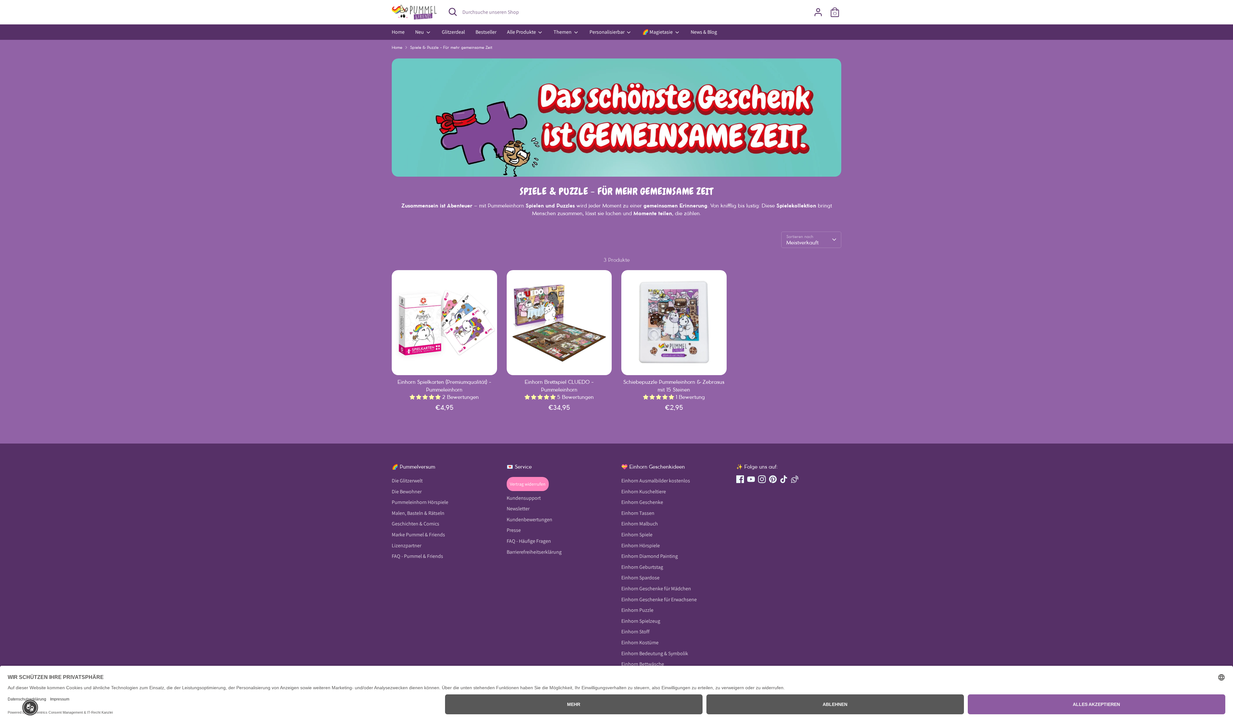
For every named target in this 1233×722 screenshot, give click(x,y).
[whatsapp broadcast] (795, 479)
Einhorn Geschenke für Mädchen (656, 588)
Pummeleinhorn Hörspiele (420, 502)
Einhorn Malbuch (639, 523)
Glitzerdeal (453, 32)
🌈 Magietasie (658, 32)
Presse (514, 530)
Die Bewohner (407, 491)
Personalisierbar (607, 32)
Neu (420, 32)
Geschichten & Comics (415, 523)
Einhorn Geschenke (642, 502)
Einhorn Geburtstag (642, 567)
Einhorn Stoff (635, 631)
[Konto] (818, 12)
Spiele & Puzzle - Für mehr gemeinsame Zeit (451, 47)
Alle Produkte (522, 32)
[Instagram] (762, 479)
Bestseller (486, 32)
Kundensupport (524, 498)
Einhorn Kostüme (640, 642)
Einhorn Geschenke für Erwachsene (659, 599)
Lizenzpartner (406, 545)
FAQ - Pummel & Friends (417, 556)
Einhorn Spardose (640, 577)
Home (398, 32)
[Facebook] (740, 479)
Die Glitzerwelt (407, 480)
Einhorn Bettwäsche (642, 664)
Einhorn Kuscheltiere (643, 491)
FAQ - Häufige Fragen (529, 541)
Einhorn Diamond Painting (649, 556)
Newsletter (518, 508)
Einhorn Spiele (636, 534)
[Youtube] (751, 479)
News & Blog (704, 32)
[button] (30, 708)
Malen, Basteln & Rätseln (418, 513)
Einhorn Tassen (637, 513)
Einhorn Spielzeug (640, 621)
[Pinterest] (773, 479)
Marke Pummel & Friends (418, 534)
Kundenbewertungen (529, 519)
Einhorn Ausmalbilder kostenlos (655, 480)
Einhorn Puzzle (637, 610)
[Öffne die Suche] (452, 11)
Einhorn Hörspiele (640, 545)
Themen (563, 32)
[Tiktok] (784, 479)
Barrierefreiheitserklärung (534, 552)
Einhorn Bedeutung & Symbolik (654, 653)
